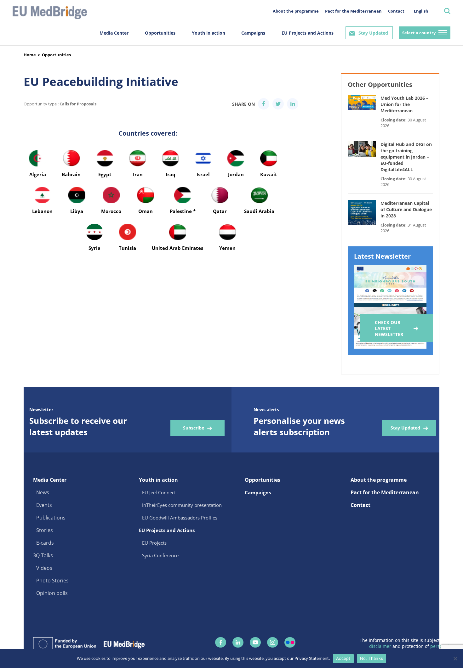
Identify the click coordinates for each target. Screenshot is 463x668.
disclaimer (380, 646)
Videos (44, 567)
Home (30, 55)
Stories (44, 530)
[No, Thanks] (455, 658)
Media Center (114, 33)
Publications (51, 517)
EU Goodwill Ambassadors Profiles (179, 517)
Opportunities (160, 33)
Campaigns (253, 33)
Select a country (419, 33)
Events (44, 505)
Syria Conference (160, 555)
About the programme (296, 11)
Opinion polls (52, 593)
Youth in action (208, 33)
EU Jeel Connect (159, 492)
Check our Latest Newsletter (389, 328)
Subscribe (193, 428)
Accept (343, 658)
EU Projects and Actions (308, 33)
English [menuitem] (421, 11)
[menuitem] (421, 10)
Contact (396, 11)
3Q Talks (43, 555)
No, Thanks (371, 658)
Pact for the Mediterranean (353, 11)
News (42, 492)
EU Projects (154, 543)
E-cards (45, 542)
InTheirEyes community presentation (182, 505)
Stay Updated (373, 33)
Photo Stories (52, 580)
